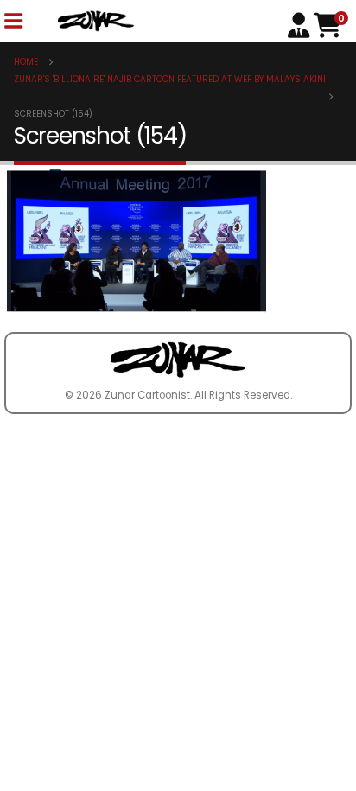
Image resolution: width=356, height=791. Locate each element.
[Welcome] (301, 23)
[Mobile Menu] (13, 21)
